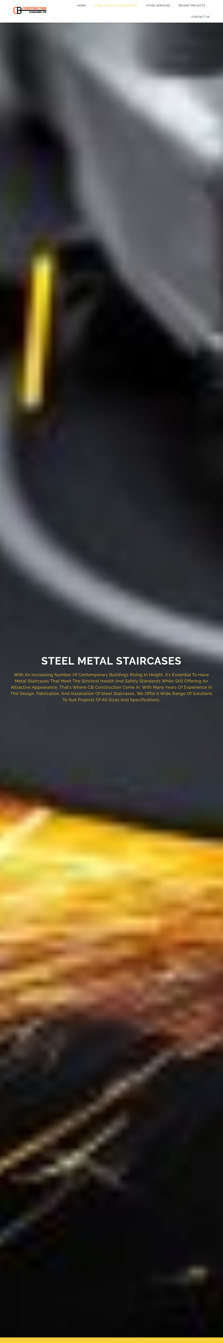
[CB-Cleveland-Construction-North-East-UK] (30, 8)
